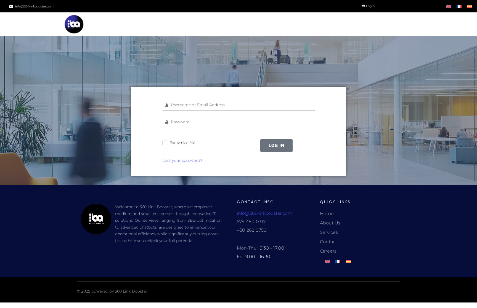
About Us (330, 223)
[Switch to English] (448, 6)
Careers (328, 251)
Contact (328, 241)
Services (329, 232)
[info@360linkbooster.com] (11, 6)
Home (327, 213)
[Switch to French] (459, 6)
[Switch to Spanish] (469, 6)
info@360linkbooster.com (34, 6)
